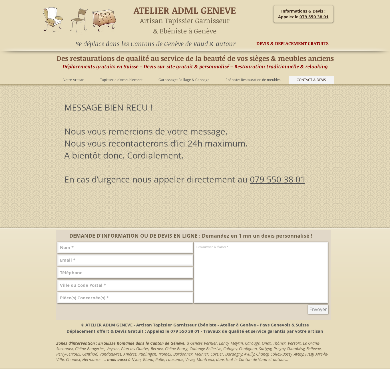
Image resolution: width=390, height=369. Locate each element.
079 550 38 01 (277, 179)
